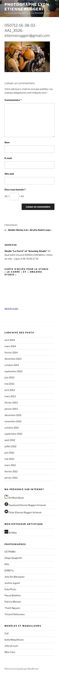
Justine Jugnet (12, 583)
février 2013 (11, 402)
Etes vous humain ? (15, 189)
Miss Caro (10, 652)
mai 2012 (9, 459)
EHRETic (9, 570)
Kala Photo (10, 589)
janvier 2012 (11, 477)
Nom (7, 142)
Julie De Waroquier (15, 576)
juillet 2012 (10, 446)
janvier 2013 (11, 409)
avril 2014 (10, 340)
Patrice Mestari (13, 601)
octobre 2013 (12, 365)
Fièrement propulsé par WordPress (21, 668)
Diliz (7, 564)
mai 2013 (9, 383)
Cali (7, 633)
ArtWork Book (16, 497)
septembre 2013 (13, 371)
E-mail (8, 158)
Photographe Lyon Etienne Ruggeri (27, 6)
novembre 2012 (13, 421)
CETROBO (10, 551)
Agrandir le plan (11, 308)
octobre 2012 (12, 427)
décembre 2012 (13, 415)
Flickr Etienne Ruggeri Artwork (24, 512)
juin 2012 (9, 452)
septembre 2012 (13, 434)
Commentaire (13, 100)
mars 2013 (10, 396)
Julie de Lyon (11, 645)
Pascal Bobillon (13, 595)
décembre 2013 (13, 359)
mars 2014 (10, 346)
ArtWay (12, 532)
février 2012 (11, 471)
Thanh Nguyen (12, 608)
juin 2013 (9, 377)
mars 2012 (10, 465)
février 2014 (11, 352)
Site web (9, 173)
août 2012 (10, 440)
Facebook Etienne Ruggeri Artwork (27, 505)
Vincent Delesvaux (15, 614)
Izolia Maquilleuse (14, 639)
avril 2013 (10, 390)
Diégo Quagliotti (13, 558)
